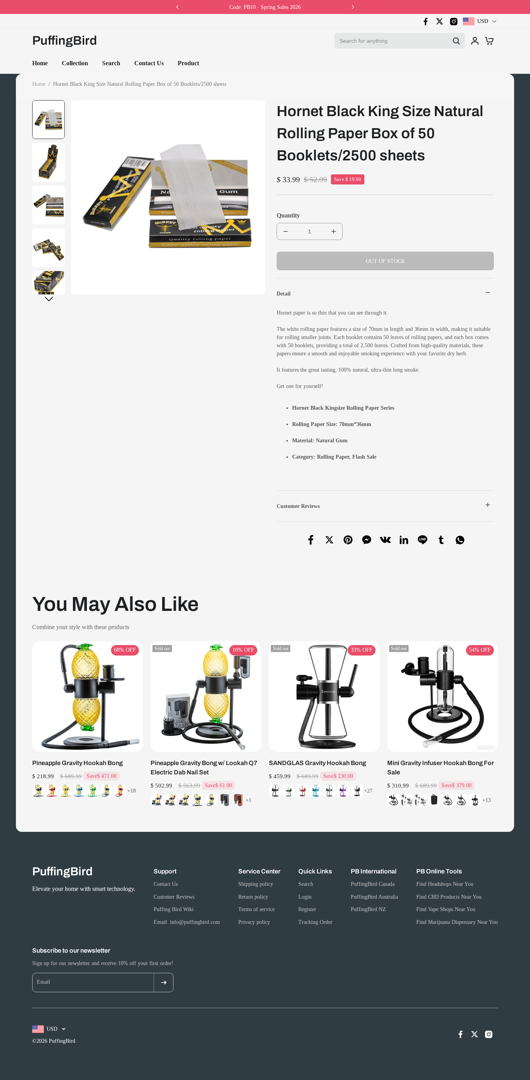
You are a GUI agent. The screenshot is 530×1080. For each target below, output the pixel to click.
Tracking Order (315, 922)
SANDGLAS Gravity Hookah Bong (317, 763)
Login (305, 897)
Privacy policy (254, 922)
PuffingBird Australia (374, 897)
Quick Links (315, 871)
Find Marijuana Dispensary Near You (457, 922)
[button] (49, 299)
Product (188, 63)
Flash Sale (364, 457)
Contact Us (149, 63)
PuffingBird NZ (368, 909)
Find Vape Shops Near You (445, 909)
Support (165, 871)
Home (40, 63)
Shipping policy (255, 884)
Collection (75, 63)
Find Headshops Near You (444, 884)
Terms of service (256, 909)
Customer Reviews (174, 897)
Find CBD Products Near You (449, 897)
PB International (374, 871)
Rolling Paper (333, 457)
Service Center (259, 871)
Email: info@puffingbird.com (187, 922)
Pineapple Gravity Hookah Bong (77, 763)
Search (111, 63)
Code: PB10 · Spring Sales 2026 (265, 7)
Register (307, 909)
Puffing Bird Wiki (174, 909)
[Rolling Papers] (316, 457)
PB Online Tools (439, 871)
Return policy (253, 897)
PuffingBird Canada (373, 884)
